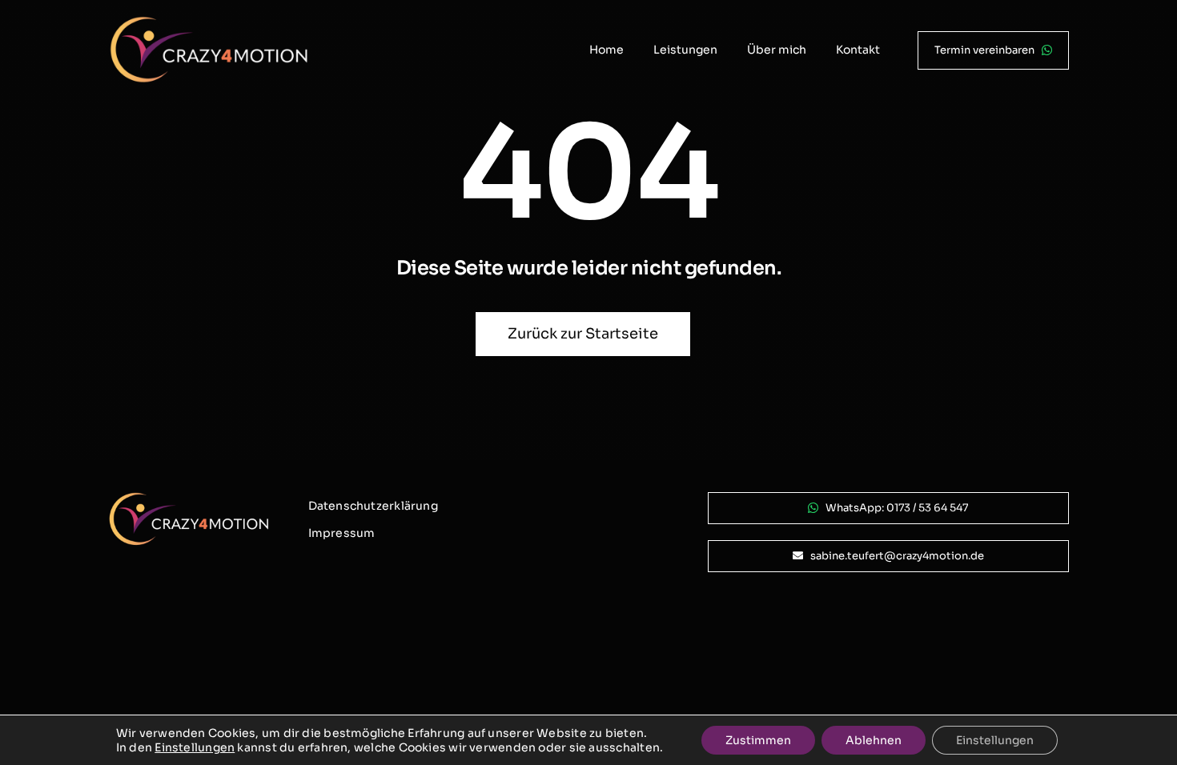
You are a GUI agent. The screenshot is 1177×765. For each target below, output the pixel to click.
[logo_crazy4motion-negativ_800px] (209, 22)
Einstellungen (195, 747)
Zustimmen (758, 740)
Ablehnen (874, 740)
